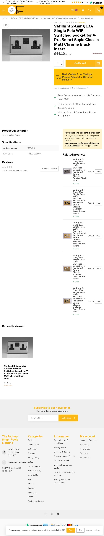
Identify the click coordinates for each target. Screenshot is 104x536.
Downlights (33, 475)
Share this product (79, 88)
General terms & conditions (61, 441)
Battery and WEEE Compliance (62, 481)
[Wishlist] (89, 10)
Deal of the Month (61, 460)
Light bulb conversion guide (63, 466)
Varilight (58, 22)
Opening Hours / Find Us (64, 456)
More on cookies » (93, 530)
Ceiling (31, 440)
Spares (31, 488)
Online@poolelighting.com (19, 462)
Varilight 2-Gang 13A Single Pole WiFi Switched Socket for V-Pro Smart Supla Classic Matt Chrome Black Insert (16, 372)
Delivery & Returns (62, 452)
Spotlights (32, 492)
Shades (31, 483)
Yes (70, 530)
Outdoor (31, 453)
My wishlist (85, 449)
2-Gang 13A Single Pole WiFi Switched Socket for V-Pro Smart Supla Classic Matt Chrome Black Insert (52, 18)
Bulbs (30, 462)
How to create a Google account (64, 474)
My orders (84, 444)
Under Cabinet (34, 466)
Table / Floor (33, 444)
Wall (30, 479)
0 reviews (81, 22)
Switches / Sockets (36, 501)
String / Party (33, 457)
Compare (84, 453)
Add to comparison (61, 88)
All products (85, 457)
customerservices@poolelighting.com (82, 143)
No (80, 530)
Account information (88, 440)
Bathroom (32, 449)
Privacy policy (60, 447)
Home (4, 18)
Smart (30, 496)
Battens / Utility (34, 470)
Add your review (49, 169)
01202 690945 (73, 145)
